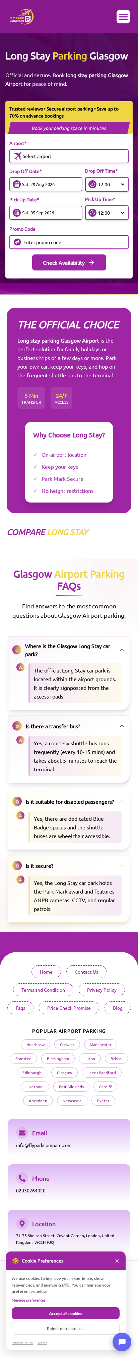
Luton (89, 1058)
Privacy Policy (102, 990)
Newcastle (72, 1100)
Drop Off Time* (101, 171)
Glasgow (64, 1072)
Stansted (23, 1058)
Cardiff (105, 1086)
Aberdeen (38, 1100)
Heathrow (35, 1044)
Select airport (37, 156)
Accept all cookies (65, 1313)
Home (46, 972)
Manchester (101, 1044)
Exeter (103, 1100)
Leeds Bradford (101, 1072)
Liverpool (35, 1086)
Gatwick (67, 1044)
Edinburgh (32, 1072)
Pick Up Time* (100, 199)
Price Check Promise (69, 1008)
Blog (118, 1008)
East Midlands (71, 1086)
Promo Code (22, 229)
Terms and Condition (43, 990)
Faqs (20, 1008)
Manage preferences (29, 1300)
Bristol (117, 1058)
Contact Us (86, 972)
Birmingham (58, 1058)
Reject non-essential (65, 1328)
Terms (42, 1342)
